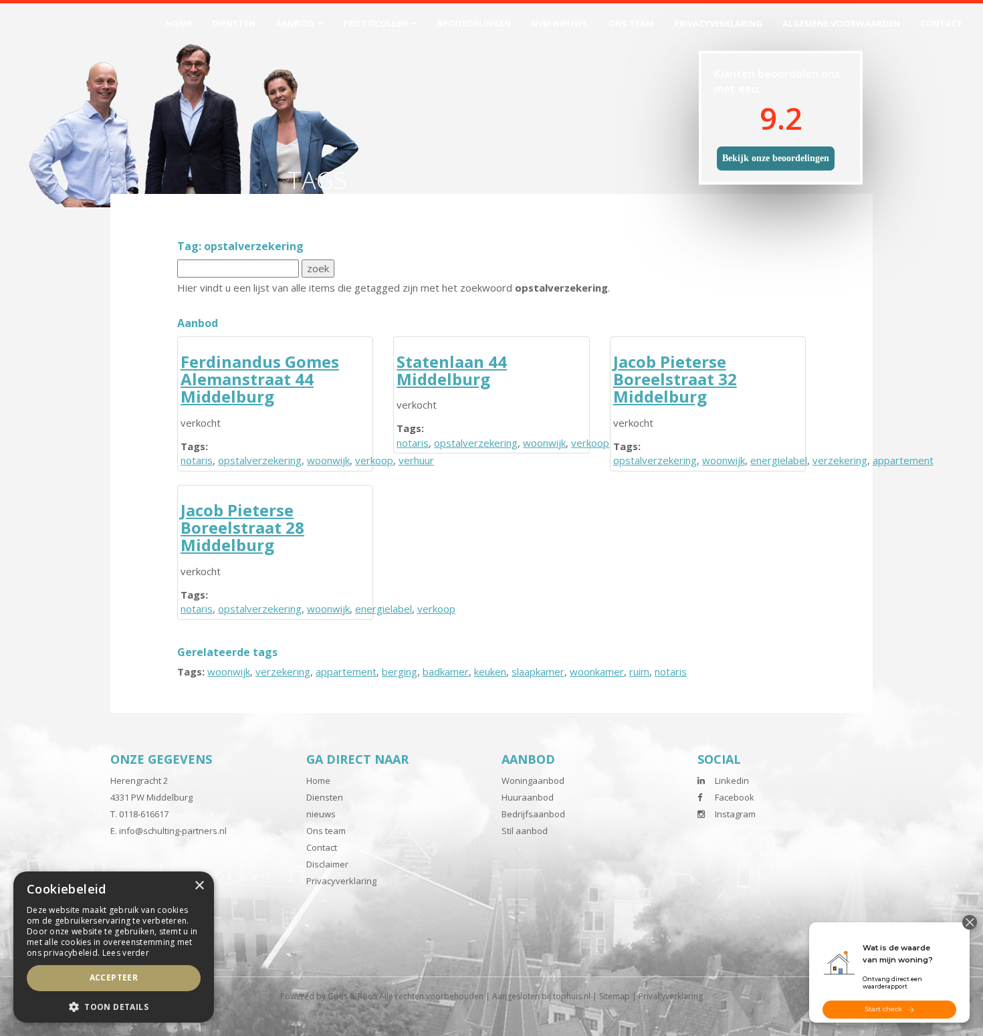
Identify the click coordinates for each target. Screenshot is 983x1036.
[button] (114, 1006)
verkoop (374, 460)
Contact (941, 23)
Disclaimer (327, 864)
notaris (197, 460)
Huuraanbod (528, 797)
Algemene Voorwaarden (841, 23)
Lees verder (125, 952)
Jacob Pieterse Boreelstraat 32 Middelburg (675, 379)
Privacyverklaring (718, 23)
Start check (883, 1009)
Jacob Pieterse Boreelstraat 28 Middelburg (242, 527)
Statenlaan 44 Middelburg (452, 370)
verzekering (839, 460)
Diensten (233, 23)
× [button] (199, 886)
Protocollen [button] (376, 23)
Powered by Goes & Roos (328, 996)
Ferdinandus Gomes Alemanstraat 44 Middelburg (260, 379)
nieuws (321, 814)
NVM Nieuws (559, 23)
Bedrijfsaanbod (533, 814)
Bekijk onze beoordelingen (775, 158)
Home (178, 23)
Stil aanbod (525, 831)
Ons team (631, 23)
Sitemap (614, 996)
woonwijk (328, 460)
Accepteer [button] (114, 977)
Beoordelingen (474, 23)
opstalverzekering (260, 460)
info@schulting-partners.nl (173, 831)
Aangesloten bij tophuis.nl (541, 996)
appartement (903, 460)
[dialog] (113, 947)
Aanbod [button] (296, 23)
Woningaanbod (533, 780)
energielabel (778, 460)
